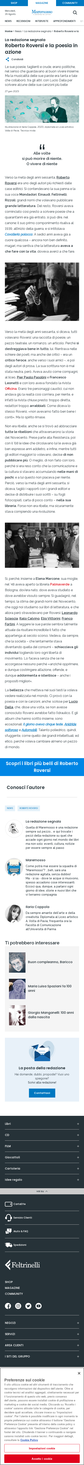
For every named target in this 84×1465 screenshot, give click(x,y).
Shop (9, 1282)
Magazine (12, 1288)
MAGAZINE (42, 3)
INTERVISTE (41, 21)
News (10, 808)
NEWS (8, 21)
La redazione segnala (43, 821)
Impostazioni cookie (42, 1448)
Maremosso (35, 860)
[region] (42, 1416)
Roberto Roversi (29, 808)
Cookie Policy (29, 1440)
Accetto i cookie (42, 1459)
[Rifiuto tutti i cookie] (79, 1373)
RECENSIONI (23, 21)
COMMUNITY (69, 3)
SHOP (14, 3)
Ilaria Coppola (37, 907)
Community (14, 1294)
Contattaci (42, 1093)
